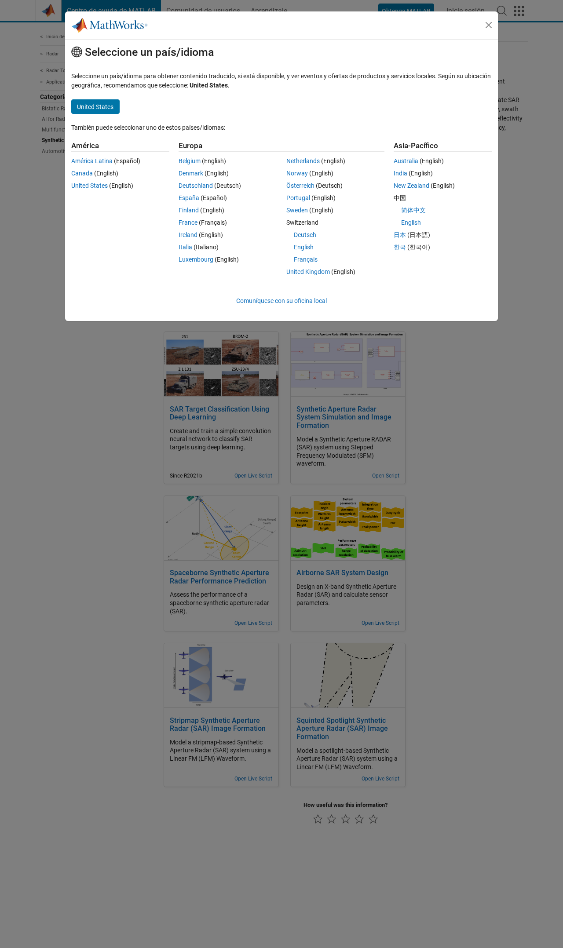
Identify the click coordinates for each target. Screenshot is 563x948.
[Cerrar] (489, 25)
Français (306, 259)
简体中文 (413, 210)
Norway (297, 173)
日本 (400, 234)
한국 (400, 247)
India (400, 173)
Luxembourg (196, 259)
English (304, 247)
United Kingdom (308, 271)
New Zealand (411, 185)
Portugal (298, 197)
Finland (189, 210)
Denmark (191, 173)
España (189, 197)
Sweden (297, 210)
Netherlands (303, 160)
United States (89, 185)
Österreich (300, 185)
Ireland (188, 234)
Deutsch (305, 234)
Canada (82, 173)
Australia (406, 160)
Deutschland (196, 185)
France (188, 222)
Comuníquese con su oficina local (281, 300)
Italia (185, 247)
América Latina (92, 160)
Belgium (190, 160)
